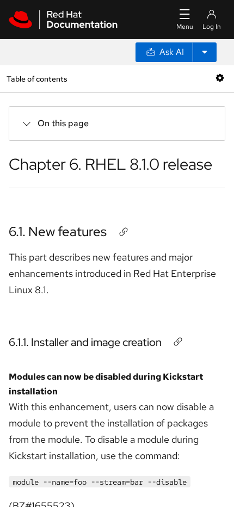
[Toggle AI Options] (205, 52)
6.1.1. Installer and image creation (85, 342)
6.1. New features (58, 231)
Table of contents (36, 78)
